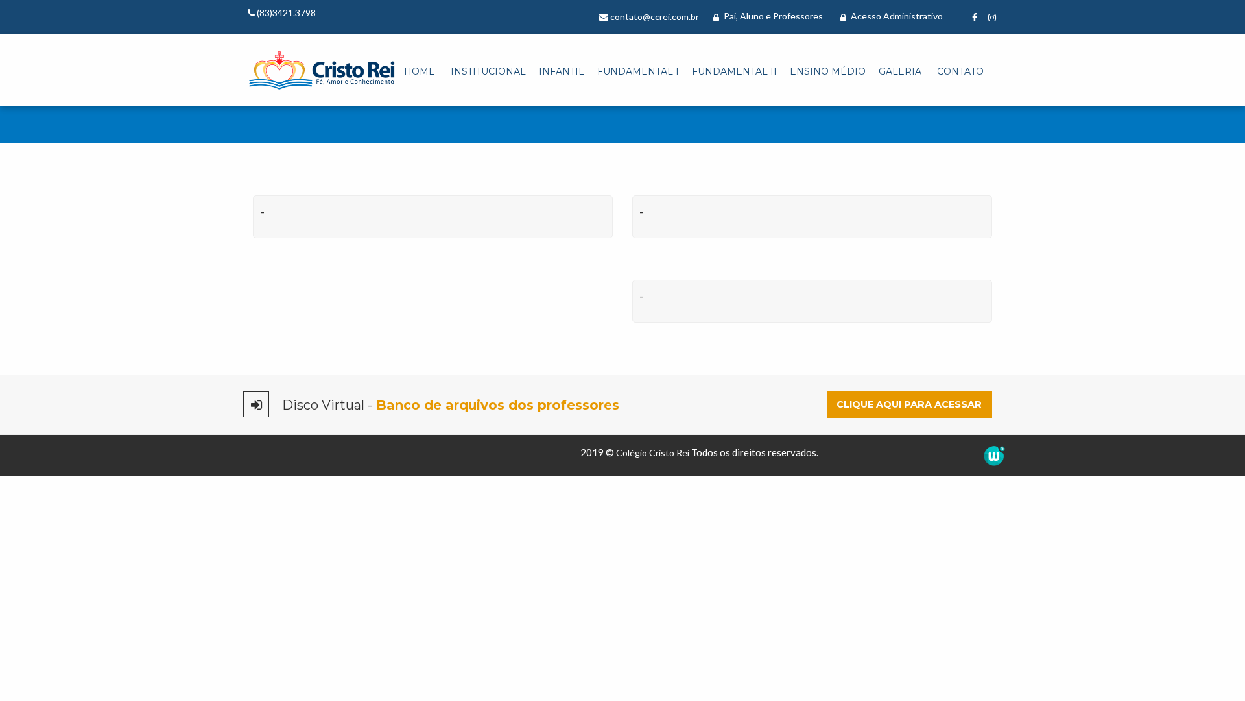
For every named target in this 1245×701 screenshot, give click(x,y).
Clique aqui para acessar (909, 404)
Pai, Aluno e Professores (772, 15)
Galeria (900, 71)
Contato (960, 71)
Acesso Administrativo (896, 15)
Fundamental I (638, 71)
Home (419, 71)
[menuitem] (419, 72)
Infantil (561, 71)
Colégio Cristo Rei (652, 452)
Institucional (488, 71)
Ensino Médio (828, 71)
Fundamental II (734, 71)
